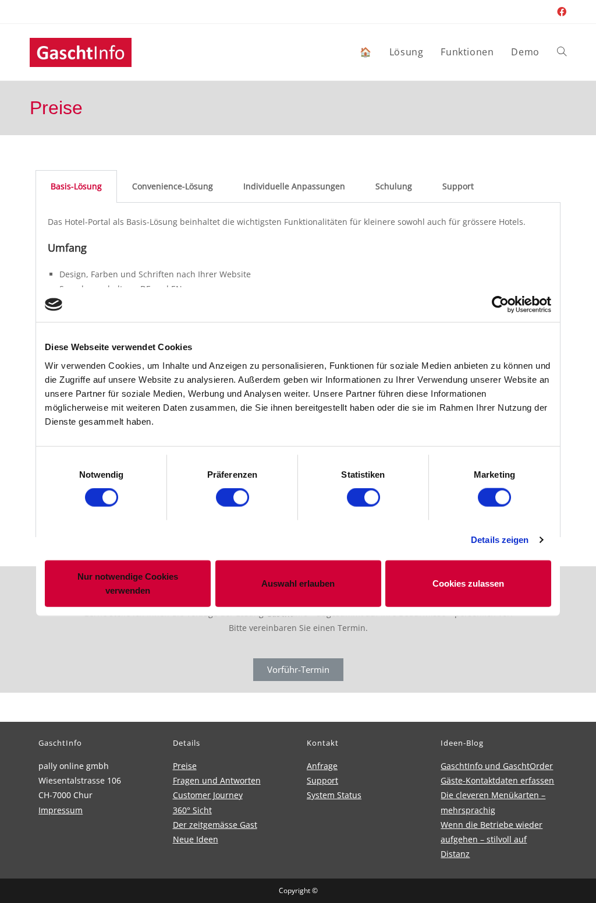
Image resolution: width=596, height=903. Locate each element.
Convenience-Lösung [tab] (172, 186)
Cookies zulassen (468, 583)
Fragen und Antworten (217, 780)
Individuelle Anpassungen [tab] (294, 186)
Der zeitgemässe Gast (215, 824)
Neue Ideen (195, 839)
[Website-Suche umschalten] (561, 52)
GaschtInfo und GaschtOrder (497, 765)
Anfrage (322, 765)
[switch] (232, 497)
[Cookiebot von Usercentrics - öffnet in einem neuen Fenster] (500, 304)
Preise (185, 765)
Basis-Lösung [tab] (76, 186)
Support (322, 780)
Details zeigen (499, 540)
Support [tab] (458, 186)
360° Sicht (192, 810)
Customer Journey (208, 794)
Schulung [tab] (393, 186)
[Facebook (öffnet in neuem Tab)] (560, 11)
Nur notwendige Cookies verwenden (127, 583)
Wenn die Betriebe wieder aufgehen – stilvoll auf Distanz (491, 839)
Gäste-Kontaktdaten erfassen (497, 780)
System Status (334, 794)
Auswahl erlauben (298, 583)
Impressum (60, 810)
